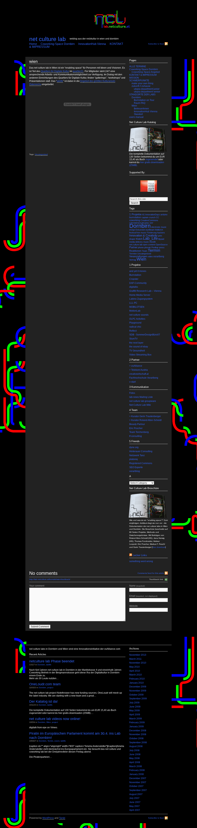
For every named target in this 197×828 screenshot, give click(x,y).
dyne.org (134, 447)
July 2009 (134, 702)
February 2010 (137, 678)
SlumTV (133, 338)
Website (133, 606)
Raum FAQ (139, 103)
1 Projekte (135, 214)
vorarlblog (134, 471)
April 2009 (134, 714)
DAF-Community (138, 283)
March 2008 (135, 766)
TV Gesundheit (137, 350)
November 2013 (137, 655)
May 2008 (134, 758)
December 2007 (137, 778)
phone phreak (144, 247)
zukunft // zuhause (141, 86)
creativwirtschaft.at (139, 374)
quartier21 (78, 71)
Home (33, 43)
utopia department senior (147, 91)
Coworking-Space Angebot (146, 72)
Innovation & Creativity (143, 235)
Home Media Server (139, 295)
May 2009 (134, 710)
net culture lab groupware (142, 401)
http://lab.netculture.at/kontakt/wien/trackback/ (49, 579)
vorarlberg (158, 256)
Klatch (139, 239)
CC (157, 217)
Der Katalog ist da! (43, 701)
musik (152, 242)
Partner (133, 247)
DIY (151, 223)
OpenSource (162, 244)
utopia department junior (146, 89)
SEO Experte (136, 467)
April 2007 (134, 810)
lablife (60, 81)
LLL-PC (133, 303)
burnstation (135, 217)
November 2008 (137, 734)
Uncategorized (41, 154)
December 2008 (137, 730)
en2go (132, 230)
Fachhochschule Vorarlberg (143, 377)
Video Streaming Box (140, 354)
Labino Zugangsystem (141, 299)
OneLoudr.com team (45, 684)
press (161, 247)
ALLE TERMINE (137, 66)
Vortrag (132, 260)
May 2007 (134, 806)
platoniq (133, 459)
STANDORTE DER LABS (142, 94)
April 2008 (134, 762)
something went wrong (141, 561)
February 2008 (137, 770)
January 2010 (136, 682)
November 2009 (137, 690)
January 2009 (136, 726)
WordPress (48, 818)
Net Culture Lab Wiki (140, 405)
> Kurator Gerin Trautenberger (145, 416)
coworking (134, 220)
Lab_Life (150, 238)
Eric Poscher (136, 428)
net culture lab (47, 39)
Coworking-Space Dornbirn (58, 43)
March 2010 (135, 674)
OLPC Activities (137, 319)
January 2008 (136, 774)
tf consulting (135, 436)
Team (144, 251)
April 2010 (134, 671)
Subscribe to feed (156, 44)
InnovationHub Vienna (92, 43)
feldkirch (159, 230)
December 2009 (137, 686)
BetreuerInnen (141, 108)
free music (141, 232)
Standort (138, 114)
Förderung (152, 232)
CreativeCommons (149, 220)
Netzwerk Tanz (137, 455)
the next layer (136, 342)
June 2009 (134, 706)
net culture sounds (139, 314)
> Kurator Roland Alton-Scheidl (145, 420)
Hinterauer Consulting (140, 451)
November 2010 (137, 662)
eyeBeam (150, 230)
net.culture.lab (135, 244)
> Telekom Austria (138, 370)
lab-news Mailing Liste (141, 397)
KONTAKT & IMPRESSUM (143, 75)
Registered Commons (140, 463)
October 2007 (136, 786)
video (150, 256)
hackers (161, 232)
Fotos (132, 393)
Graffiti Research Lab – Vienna (145, 291)
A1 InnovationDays (151, 214)
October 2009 (136, 694)
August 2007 (136, 794)
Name (137, 585)
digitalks (133, 287)
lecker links (140, 555)
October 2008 (136, 738)
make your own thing (142, 83)
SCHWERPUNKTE (139, 80)
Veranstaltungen (138, 256)
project (50, 687)
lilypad (161, 239)
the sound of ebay (138, 346)
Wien (134, 105)
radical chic (135, 326)
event (56, 741)
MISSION (134, 77)
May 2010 (134, 666)
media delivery (136, 242)
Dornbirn (136, 97)
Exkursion (140, 230)
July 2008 (134, 750)
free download (159, 547)
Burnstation (135, 275)
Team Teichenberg (139, 432)
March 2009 (135, 718)
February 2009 (137, 722)
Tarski (62, 818)
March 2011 (135, 659)
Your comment (36, 585)
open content (149, 244)
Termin (154, 250)
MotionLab (134, 310)
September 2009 (138, 698)
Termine (133, 253)
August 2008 (136, 746)
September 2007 (138, 790)
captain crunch (148, 217)
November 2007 (137, 782)
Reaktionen (135, 251)
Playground (135, 322)
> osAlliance (135, 366)
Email (143, 596)
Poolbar (155, 247)
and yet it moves (137, 271)
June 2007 (134, 802)
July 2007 (134, 798)
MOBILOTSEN (136, 307)
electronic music (158, 227)
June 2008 (134, 754)
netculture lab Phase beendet (51, 661)
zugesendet (151, 159)
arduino (163, 214)
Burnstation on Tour (144, 100)
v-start (132, 381)
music (146, 242)
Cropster (133, 279)
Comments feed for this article (151, 573)
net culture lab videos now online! (54, 719)
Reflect (133, 330)
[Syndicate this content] (130, 555)
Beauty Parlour (137, 424)
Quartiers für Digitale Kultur (55, 71)
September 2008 (138, 742)
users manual (136, 117)
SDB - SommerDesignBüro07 (144, 334)
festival (132, 232)
